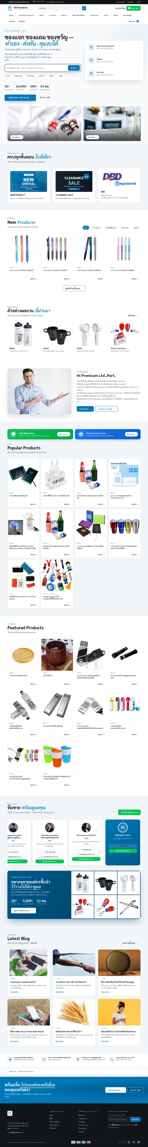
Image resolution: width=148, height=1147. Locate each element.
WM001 (45, 673)
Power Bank (18, 76)
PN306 (79, 267)
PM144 (113, 543)
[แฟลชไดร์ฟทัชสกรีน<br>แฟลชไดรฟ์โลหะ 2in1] (23, 705)
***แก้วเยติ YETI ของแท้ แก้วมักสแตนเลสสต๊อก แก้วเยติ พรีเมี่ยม (124, 547)
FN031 (11, 543)
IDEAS (115, 15)
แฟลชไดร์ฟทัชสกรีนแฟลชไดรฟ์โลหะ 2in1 (16, 727)
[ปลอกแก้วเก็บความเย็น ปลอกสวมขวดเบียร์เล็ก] (91, 475)
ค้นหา (75, 68)
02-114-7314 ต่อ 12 (62, 852)
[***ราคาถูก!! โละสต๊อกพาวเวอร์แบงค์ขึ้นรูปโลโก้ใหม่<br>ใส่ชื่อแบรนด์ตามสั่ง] (91, 525)
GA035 (11, 493)
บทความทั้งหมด (130, 943)
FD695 (79, 723)
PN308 (11, 267)
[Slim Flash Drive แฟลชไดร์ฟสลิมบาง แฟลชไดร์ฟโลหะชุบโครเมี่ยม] (91, 655)
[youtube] (129, 1142)
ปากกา (61, 76)
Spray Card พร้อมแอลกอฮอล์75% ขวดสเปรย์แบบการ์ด (121, 497)
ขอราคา (32, 279)
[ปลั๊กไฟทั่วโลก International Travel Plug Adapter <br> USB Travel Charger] (23, 576)
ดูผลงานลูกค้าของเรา (23, 910)
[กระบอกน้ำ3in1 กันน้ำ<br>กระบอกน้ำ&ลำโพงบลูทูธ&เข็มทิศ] (23, 755)
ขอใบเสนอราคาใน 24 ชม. (20, 97)
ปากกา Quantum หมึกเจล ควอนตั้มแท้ (21, 270)
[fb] (119, 1142)
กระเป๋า (51, 76)
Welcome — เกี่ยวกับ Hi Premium (21, 1071)
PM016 (79, 493)
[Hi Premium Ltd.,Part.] (39, 391)
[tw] (124, 1142)
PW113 (113, 673)
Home (11, 15)
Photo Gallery (54, 1122)
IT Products (96, 228)
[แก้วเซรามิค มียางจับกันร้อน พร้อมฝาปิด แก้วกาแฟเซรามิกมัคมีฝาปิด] (57, 755)
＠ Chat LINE (45, 97)
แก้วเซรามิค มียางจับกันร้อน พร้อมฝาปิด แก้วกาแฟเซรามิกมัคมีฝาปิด (56, 778)
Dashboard (121, 2)
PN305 (113, 267)
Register (131, 2)
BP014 (45, 493)
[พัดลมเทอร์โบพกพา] (128, 883)
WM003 (11, 673)
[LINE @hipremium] (139, 1142)
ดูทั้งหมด (133, 315)
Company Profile (106, 409)
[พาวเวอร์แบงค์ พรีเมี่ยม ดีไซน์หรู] (57, 705)
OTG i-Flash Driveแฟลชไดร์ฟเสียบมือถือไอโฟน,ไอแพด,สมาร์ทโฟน (90, 728)
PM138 (11, 774)
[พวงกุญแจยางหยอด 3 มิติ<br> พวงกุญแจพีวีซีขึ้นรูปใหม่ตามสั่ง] (57, 576)
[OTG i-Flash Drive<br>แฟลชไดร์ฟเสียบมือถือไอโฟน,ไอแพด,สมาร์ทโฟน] (91, 705)
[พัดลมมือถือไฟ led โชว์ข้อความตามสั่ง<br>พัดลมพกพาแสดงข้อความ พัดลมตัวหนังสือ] (23, 525)
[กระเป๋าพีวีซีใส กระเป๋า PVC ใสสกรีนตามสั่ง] (57, 475)
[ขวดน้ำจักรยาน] (82, 883)
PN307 (45, 267)
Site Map (82, 1122)
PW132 (79, 543)
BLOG (34, 943)
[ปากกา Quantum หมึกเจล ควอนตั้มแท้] (23, 249)
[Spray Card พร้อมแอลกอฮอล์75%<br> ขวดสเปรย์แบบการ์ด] (124, 475)
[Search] (84, 8)
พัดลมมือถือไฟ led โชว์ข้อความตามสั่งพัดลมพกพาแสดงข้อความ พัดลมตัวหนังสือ (22, 547)
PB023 (113, 493)
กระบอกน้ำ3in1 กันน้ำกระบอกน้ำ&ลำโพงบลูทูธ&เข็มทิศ (19, 778)
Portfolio (52, 1128)
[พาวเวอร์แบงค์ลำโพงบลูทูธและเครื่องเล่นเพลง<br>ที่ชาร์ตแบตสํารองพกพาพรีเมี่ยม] (124, 655)
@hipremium (115, 1127)
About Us (82, 1115)
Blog (51, 1115)
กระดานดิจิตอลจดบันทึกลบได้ (18, 496)
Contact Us (83, 1118)
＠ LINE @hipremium (129, 812)
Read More (85, 409)
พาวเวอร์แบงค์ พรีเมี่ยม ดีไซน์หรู (53, 726)
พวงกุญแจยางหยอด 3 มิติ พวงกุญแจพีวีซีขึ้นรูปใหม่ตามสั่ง (53, 598)
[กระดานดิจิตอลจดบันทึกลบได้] (23, 475)
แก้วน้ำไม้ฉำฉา (47, 676)
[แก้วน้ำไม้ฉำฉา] (57, 655)
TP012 (11, 594)
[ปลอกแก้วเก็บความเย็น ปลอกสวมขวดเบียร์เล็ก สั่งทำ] (57, 525)
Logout (81, 1131)
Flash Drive (30, 76)
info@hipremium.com (17, 1132)
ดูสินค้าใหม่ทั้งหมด (74, 288)
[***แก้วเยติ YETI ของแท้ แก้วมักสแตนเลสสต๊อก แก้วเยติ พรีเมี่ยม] (124, 525)
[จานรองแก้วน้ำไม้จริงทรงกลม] (23, 655)
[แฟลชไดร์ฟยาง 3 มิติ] (82, 906)
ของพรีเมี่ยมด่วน (111, 228)
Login (139, 2)
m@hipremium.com (98, 857)
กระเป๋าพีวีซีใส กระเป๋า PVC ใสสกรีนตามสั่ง (56, 496)
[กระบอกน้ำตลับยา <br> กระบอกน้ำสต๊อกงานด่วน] (124, 705)
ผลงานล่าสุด (127, 15)
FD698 (11, 723)
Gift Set (41, 76)
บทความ (12, 21)
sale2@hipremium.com (25, 857)
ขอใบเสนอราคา (115, 1090)
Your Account (84, 1125)
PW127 (45, 723)
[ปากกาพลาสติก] (128, 906)
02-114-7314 (99, 852)
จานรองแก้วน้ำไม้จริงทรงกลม (18, 676)
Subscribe (135, 1119)
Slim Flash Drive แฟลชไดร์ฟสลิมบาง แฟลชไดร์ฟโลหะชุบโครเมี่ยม (88, 677)
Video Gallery (54, 1125)
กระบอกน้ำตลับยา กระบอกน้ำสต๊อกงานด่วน (118, 727)
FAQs (51, 1118)
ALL (86, 228)
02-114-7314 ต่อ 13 (26, 852)
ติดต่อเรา (22, 21)
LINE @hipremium (26, 861)
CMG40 (45, 774)
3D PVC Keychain (49, 594)
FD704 (79, 673)
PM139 (113, 723)
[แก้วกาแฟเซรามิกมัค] (105, 883)
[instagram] (134, 1142)
